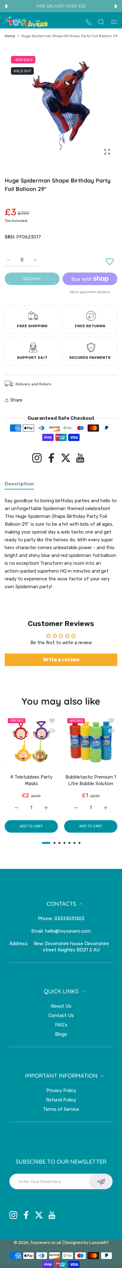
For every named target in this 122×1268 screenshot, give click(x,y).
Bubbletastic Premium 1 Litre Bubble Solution (90, 780)
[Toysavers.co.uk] (26, 21)
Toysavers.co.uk (45, 1242)
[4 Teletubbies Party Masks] (31, 741)
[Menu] (114, 22)
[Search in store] (101, 22)
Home (10, 36)
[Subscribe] (101, 1181)
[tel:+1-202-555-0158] (89, 22)
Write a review (61, 660)
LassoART (99, 1242)
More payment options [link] (90, 292)
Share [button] (16, 400)
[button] (6, 6)
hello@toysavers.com (68, 931)
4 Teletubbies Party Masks (31, 780)
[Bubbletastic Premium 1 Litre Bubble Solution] (90, 741)
